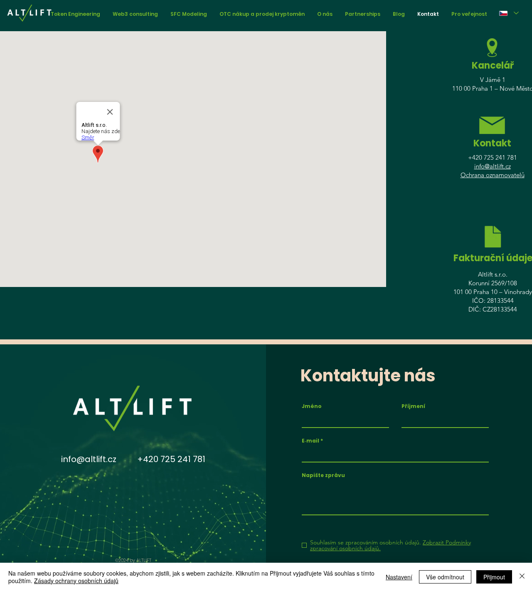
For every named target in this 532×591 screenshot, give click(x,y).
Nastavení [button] (399, 577)
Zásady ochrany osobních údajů (76, 580)
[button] (469, 14)
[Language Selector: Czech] (509, 13)
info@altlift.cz (492, 166)
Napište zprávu (323, 475)
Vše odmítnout (445, 577)
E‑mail (310, 440)
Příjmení (413, 406)
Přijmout (494, 577)
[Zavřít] (522, 576)
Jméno (312, 406)
